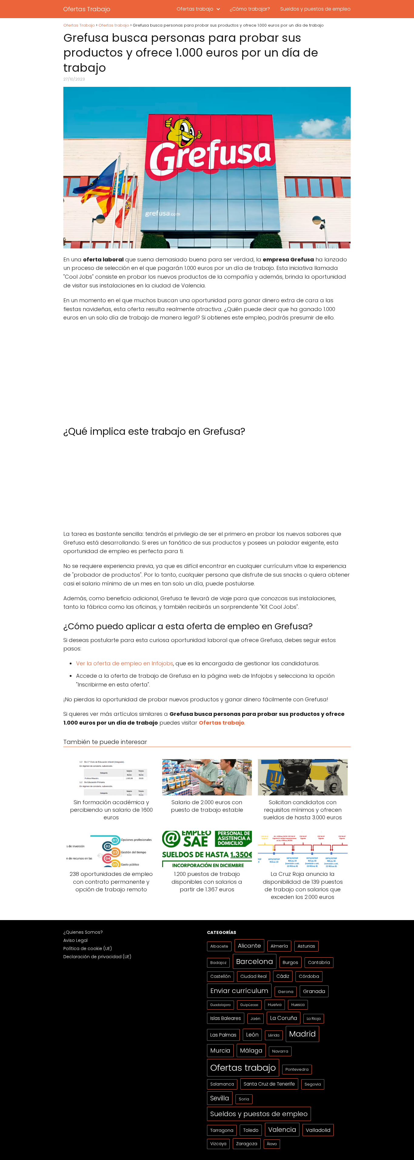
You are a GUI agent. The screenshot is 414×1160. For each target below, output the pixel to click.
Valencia (282, 1129)
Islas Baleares (225, 1018)
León (252, 1034)
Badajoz (218, 962)
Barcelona (254, 961)
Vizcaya (218, 1144)
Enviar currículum (239, 990)
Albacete (219, 946)
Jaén (255, 1018)
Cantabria (319, 962)
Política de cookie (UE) (87, 948)
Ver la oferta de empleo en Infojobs (124, 663)
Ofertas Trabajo (86, 9)
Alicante (249, 946)
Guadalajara (220, 1005)
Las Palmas (223, 1034)
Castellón (220, 976)
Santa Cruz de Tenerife (269, 1084)
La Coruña (283, 1018)
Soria (244, 1099)
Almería (279, 946)
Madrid (302, 1033)
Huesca (298, 1004)
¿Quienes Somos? (83, 932)
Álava (272, 1144)
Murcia (220, 1051)
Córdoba (309, 976)
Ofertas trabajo (195, 8)
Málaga (251, 1050)
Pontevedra (297, 1069)
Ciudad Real (253, 976)
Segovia (313, 1084)
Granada (314, 991)
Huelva (275, 1005)
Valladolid (318, 1130)
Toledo (251, 1130)
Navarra (280, 1051)
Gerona (285, 992)
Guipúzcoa (249, 1004)
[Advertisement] (207, 370)
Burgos (290, 962)
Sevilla (219, 1098)
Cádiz (282, 976)
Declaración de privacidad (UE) (97, 957)
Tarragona (221, 1130)
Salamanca (222, 1084)
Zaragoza (246, 1143)
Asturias (306, 946)
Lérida (273, 1035)
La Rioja (314, 1018)
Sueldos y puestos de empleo (315, 8)
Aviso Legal (75, 940)
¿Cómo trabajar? (250, 8)
